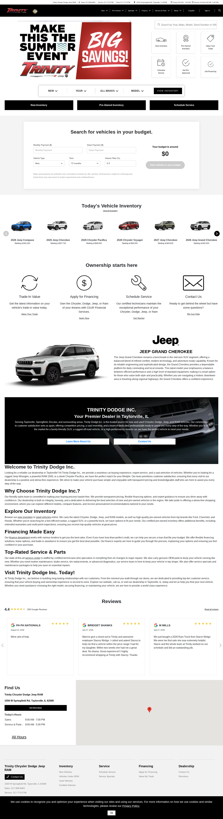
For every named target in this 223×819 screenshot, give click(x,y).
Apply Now (84, 318)
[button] (149, 710)
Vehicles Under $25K (69, 776)
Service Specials (107, 776)
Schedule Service (107, 772)
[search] (219, 10)
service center (32, 558)
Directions (183, 776)
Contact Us (144, 441)
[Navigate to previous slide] (2, 50)
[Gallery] (74, 50)
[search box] (186, 24)
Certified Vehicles (67, 785)
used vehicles (43, 517)
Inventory (66, 766)
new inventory (25, 517)
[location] (134, 2)
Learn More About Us (78, 441)
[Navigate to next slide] (146, 50)
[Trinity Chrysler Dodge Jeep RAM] (18, 10)
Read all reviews (211, 609)
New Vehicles (65, 772)
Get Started (138, 318)
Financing (146, 766)
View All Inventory (110, 211)
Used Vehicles (66, 781)
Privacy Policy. (131, 805)
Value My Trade (146, 776)
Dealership (186, 766)
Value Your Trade (29, 314)
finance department (19, 537)
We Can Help (193, 314)
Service (104, 766)
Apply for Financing (148, 772)
